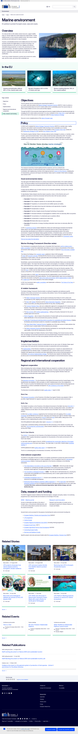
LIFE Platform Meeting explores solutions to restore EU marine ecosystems (63, 597)
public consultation (41, 282)
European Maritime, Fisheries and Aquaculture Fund (37, 515)
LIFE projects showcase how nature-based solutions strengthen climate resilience (12, 566)
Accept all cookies (51, 729)
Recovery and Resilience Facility (32, 532)
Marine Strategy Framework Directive (48, 105)
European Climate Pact (45, 706)
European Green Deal (60, 129)
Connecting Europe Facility (31, 530)
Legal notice (45, 721)
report (36, 274)
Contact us (34, 718)
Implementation (7, 106)
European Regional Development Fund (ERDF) (35, 522)
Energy (41, 704)
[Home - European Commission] (12, 6)
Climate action (43, 701)
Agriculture (42, 696)
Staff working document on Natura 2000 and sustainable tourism (22, 652)
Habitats (33, 302)
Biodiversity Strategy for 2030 (31, 131)
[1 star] (7, 679)
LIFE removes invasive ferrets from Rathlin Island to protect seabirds (38, 566)
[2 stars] (8, 679)
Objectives (5, 101)
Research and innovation (57, 500)
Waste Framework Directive (33, 328)
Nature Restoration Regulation (53, 302)
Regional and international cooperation (9, 110)
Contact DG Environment (45, 688)
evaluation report (40, 254)
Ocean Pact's (61, 113)
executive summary (33, 255)
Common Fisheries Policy (32, 306)
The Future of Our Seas (67, 282)
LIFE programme (28, 517)
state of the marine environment (47, 278)
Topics (7, 14)
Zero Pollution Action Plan (49, 131)
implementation (27, 348)
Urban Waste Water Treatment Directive (36, 324)
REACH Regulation (29, 316)
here (27, 270)
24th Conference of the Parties (56, 385)
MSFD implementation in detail (63, 278)
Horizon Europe (28, 520)
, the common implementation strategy (36, 354)
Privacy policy (38, 721)
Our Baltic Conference (32, 414)
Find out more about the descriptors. (30, 239)
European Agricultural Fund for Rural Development (36, 527)
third (53, 417)
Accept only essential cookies (65, 729)
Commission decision (31, 227)
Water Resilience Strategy (57, 114)
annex (23, 255)
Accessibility (61, 688)
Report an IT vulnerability (7, 721)
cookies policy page (25, 728)
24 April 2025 (62, 481)
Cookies (31, 721)
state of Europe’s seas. (47, 118)
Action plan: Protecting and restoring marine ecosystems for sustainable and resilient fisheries (47, 320)
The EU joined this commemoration (35, 426)
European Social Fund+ (30, 525)
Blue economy (30, 312)
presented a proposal (29, 483)
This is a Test (7, 625)
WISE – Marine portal (27, 500)
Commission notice (68, 236)
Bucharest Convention (28, 397)
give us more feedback (23, 679)
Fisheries (42, 699)
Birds (27, 302)
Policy (4, 104)
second (44, 417)
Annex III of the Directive (60, 171)
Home (3, 14)
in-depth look (25, 279)
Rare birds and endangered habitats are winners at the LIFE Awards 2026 (13, 597)
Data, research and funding (10, 113)
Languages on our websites (21, 721)
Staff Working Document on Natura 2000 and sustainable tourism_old (23, 658)
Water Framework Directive (33, 297)
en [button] (49, 6)
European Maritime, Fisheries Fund (58, 535)
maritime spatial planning (42, 312)
